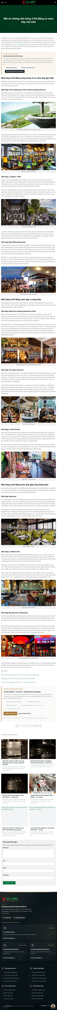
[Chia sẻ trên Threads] (28, 726)
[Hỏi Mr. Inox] (53, 1006)
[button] (4, 2)
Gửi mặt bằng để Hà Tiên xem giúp (14, 71)
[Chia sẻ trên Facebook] (19, 726)
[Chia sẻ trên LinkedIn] (37, 726)
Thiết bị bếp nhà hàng (11, 67)
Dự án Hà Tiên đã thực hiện (13, 709)
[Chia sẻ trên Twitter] (25, 726)
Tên (4, 860)
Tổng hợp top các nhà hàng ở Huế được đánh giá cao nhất (18, 678)
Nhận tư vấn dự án (10, 713)
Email (4, 868)
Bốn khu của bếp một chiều (28, 67)
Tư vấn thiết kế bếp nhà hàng (33, 701)
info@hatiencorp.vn (42, 718)
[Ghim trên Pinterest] (34, 726)
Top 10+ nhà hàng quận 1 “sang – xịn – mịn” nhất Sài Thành (18, 682)
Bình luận (6, 847)
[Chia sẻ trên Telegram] (40, 726)
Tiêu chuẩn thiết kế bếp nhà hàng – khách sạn (32, 705)
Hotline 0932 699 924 (24, 713)
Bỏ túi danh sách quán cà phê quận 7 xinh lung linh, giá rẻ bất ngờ (20, 675)
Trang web (6, 875)
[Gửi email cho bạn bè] (31, 726)
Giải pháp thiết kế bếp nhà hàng (13, 701)
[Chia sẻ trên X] (22, 726)
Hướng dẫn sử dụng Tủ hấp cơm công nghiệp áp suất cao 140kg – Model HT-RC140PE (13, 762)
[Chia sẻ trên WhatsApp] (16, 726)
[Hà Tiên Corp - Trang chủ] (9, 899)
